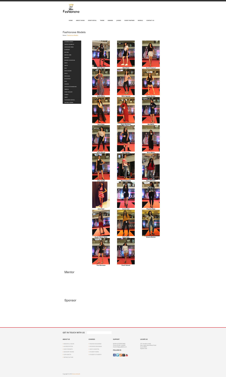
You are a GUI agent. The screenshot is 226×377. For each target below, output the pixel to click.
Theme (102, 20)
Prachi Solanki (126, 265)
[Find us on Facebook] (114, 355)
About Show (80, 20)
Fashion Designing (95, 344)
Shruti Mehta (151, 152)
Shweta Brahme (151, 237)
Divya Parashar (150, 181)
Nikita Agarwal (126, 96)
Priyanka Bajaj (151, 209)
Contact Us (150, 20)
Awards (110, 20)
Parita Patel (126, 237)
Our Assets (67, 354)
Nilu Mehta (151, 124)
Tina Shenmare (100, 265)
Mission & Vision (69, 344)
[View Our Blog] (120, 355)
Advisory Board (69, 352)
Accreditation (68, 346)
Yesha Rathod (101, 152)
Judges (118, 20)
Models (140, 20)
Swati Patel (126, 68)
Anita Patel (101, 209)
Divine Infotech (76, 374)
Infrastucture (68, 357)
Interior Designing (96, 346)
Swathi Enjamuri (151, 68)
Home (71, 20)
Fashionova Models (72, 35)
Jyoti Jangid (101, 181)
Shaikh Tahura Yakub (101, 237)
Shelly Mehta (101, 96)
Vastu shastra (94, 349)
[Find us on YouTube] (126, 355)
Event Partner (129, 20)
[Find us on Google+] (123, 355)
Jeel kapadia (126, 152)
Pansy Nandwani (126, 124)
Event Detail (92, 20)
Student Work (94, 352)
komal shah (125, 209)
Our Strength (68, 349)
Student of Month (95, 354)
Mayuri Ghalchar (126, 181)
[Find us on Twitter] (117, 355)
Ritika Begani (101, 68)
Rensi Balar (101, 124)
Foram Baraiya (151, 96)
